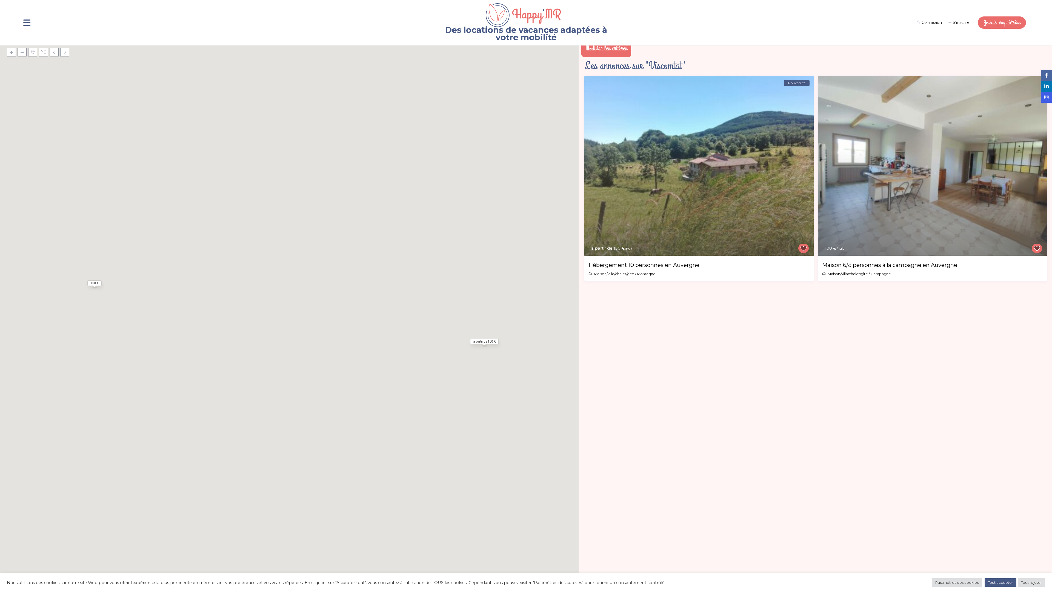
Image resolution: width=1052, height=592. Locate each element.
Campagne (881, 274)
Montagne (646, 274)
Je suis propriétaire (1002, 22)
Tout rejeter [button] (1031, 582)
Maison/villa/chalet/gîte (614, 274)
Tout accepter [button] (1000, 582)
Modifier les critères (606, 48)
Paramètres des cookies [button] (957, 582)
